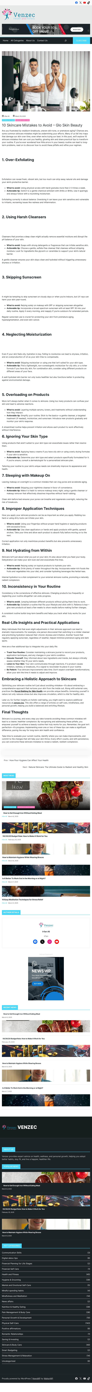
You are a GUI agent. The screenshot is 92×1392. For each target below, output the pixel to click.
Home (5, 40)
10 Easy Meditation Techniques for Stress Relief (22, 900)
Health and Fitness (10, 1274)
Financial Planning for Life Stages (17, 1263)
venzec (27, 1127)
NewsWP (36, 1378)
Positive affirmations (11, 1328)
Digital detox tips (10, 1258)
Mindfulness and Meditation (14, 1296)
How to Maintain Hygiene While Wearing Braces (23, 857)
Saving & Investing (10, 1339)
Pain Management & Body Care (16, 1312)
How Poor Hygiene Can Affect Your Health (29, 760)
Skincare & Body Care (22, 120)
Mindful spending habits (13, 1290)
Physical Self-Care (8, 120)
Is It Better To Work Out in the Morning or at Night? (24, 878)
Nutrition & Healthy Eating (26, 807)
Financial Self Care (10, 1269)
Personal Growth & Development (17, 1317)
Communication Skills (11, 1252)
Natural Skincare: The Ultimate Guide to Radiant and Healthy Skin (58, 767)
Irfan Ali (6, 116)
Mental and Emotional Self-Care (16, 1285)
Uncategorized (8, 1361)
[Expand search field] (65, 40)
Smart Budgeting (9, 1350)
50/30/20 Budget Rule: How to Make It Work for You (24, 836)
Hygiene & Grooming (11, 1280)
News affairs (7, 1301)
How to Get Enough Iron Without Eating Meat (22, 813)
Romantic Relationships (12, 1334)
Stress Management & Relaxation (17, 1355)
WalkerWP (48, 1378)
